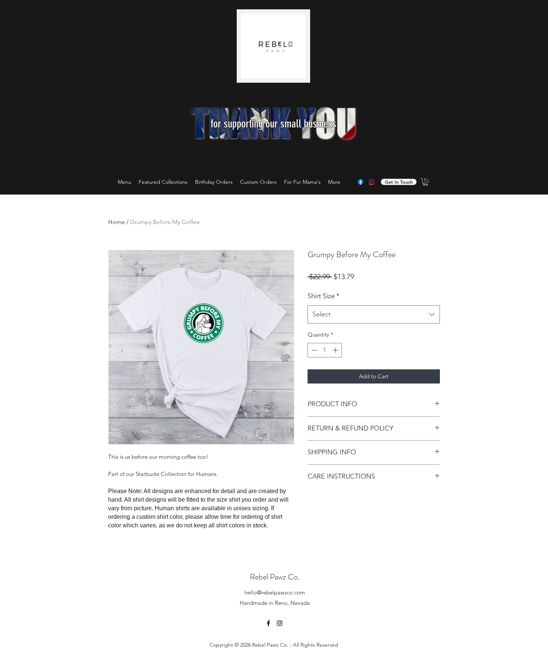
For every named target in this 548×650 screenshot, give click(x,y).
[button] (425, 182)
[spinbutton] (325, 350)
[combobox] (374, 314)
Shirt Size (323, 296)
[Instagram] (371, 182)
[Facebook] (360, 182)
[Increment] (336, 350)
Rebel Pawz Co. (275, 577)
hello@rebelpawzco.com (275, 592)
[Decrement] (314, 350)
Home (116, 221)
